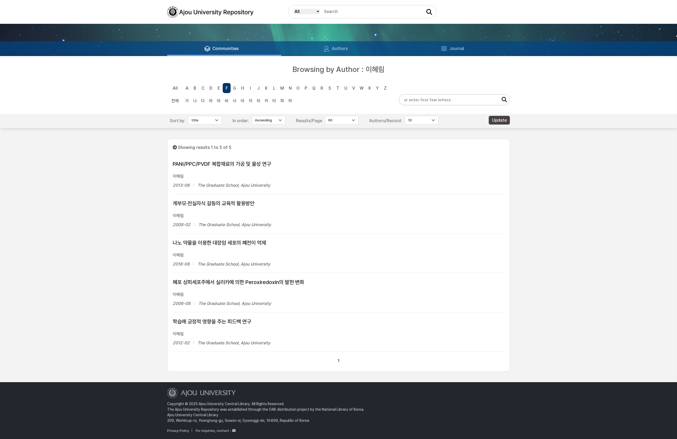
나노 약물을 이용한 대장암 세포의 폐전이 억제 (219, 243)
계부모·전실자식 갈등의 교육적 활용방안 (213, 203)
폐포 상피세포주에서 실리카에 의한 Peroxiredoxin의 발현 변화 (238, 282)
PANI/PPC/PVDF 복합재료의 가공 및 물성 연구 (222, 164)
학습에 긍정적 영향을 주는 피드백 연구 (212, 321)
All (175, 88)
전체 (175, 100)
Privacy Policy (178, 431)
